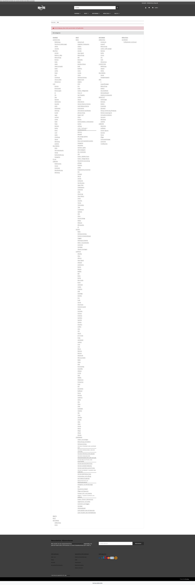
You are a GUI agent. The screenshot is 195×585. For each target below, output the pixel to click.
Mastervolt (80, 355)
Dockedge (80, 293)
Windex (79, 435)
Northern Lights (82, 147)
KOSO (56, 525)
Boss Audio (80, 280)
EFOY (79, 84)
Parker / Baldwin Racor (83, 156)
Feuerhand (80, 304)
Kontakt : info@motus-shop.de (150, 3)
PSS (78, 172)
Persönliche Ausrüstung (84, 161)
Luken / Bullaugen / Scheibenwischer (83, 129)
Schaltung (57, 77)
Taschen (57, 48)
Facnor (79, 302)
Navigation (57, 157)
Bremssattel (58, 88)
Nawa (79, 362)
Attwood (80, 262)
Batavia (79, 269)
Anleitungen (104, 99)
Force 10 (80, 93)
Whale (79, 433)
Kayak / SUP (81, 115)
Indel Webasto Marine (83, 106)
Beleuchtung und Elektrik (84, 441)
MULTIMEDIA (56, 146)
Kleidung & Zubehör (83, 240)
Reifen (56, 128)
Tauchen (80, 200)
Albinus (80, 258)
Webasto (80, 222)
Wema (79, 428)
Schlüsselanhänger (105, 139)
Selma (79, 399)
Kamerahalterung (59, 155)
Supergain (80, 408)
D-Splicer (80, 289)
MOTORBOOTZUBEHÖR (84, 478)
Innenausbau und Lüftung (84, 476)
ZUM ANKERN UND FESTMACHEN (86, 510)
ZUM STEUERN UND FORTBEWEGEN (87, 512)
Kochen (79, 119)
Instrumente (81, 108)
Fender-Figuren (104, 130)
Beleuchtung (58, 57)
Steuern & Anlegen (82, 249)
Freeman (80, 315)
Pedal (56, 73)
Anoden (80, 48)
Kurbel (56, 112)
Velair (79, 424)
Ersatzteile (103, 106)
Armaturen (103, 42)
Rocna (79, 393)
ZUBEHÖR (55, 161)
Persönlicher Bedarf (83, 489)
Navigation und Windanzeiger (85, 484)
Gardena (80, 318)
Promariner (80, 382)
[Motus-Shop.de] (41, 7)
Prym (79, 384)
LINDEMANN (79, 437)
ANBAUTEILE (102, 39)
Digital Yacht (81, 79)
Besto (79, 276)
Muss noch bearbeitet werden (85, 141)
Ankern (79, 46)
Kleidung (57, 110)
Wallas (79, 220)
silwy (79, 192)
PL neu (54, 159)
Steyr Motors (81, 196)
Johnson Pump (81, 112)
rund (56, 132)
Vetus (79, 216)
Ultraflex (80, 417)
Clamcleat (80, 284)
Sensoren (103, 117)
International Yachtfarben (84, 110)
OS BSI (79, 373)
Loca (79, 346)
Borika (79, 278)
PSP (78, 386)
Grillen (79, 97)
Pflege (102, 137)
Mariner (80, 353)
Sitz (101, 57)
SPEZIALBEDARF (82, 508)
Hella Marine (81, 101)
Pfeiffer (79, 377)
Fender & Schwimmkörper (84, 236)
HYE (79, 331)
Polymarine (80, 380)
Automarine (81, 265)
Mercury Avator (81, 357)
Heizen (79, 99)
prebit (79, 167)
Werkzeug (57, 141)
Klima (79, 117)
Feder (56, 62)
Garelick (80, 320)
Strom (79, 198)
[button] (145, 7)
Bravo (79, 282)
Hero (79, 329)
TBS (79, 413)
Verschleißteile (104, 90)
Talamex (80, 410)
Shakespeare (81, 187)
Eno (79, 86)
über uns (53, 557)
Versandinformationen (57, 565)
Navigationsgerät (105, 77)
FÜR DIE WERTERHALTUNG (84, 474)
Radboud (80, 391)
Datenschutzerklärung (77, 543)
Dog (56, 97)
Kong (79, 337)
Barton (79, 267)
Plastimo (80, 165)
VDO (79, 214)
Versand (68, 575)
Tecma (79, 203)
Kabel (56, 68)
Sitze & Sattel (58, 79)
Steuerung (80, 194)
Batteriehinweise (79, 565)
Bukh (79, 66)
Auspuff (103, 44)
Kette (56, 106)
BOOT (54, 518)
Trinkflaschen (104, 143)
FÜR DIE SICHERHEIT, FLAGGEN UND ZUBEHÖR (87, 471)
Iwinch (79, 333)
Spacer (56, 139)
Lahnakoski (80, 340)
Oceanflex (80, 368)
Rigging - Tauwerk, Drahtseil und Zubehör (86, 496)
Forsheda (80, 311)
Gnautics (80, 324)
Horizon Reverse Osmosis (84, 104)
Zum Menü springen (29, 1)
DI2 (55, 95)
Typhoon (80, 211)
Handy (56, 152)
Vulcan (79, 426)
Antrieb (56, 53)
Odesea (80, 371)
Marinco (80, 132)
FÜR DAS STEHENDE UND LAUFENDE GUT (87, 446)
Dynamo (57, 99)
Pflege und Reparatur (83, 491)
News (52, 560)
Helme (56, 46)
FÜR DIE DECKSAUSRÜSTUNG (85, 463)
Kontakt (53, 562)
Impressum (78, 562)
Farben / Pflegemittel (83, 90)
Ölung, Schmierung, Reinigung (108, 110)
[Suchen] (117, 7)
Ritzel (56, 130)
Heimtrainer (58, 101)
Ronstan (80, 395)
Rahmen (57, 126)
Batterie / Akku (58, 55)
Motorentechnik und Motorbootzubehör (83, 481)
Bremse (56, 59)
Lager (56, 115)
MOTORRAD (56, 520)
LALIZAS (78, 229)
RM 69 (79, 176)
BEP (79, 57)
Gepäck (102, 68)
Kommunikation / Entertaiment (85, 121)
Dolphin (80, 82)
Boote (79, 62)
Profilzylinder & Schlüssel (130, 42)
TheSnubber (81, 205)
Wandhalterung (59, 170)
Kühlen (79, 124)
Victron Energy (81, 218)
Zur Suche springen (19, 1)
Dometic (80, 295)
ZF (78, 227)
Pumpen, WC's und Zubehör (85, 493)
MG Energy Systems (83, 136)
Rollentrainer (58, 163)
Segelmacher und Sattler (84, 501)
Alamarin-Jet (81, 42)
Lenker (56, 70)
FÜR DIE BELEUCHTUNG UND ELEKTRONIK (85, 460)
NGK (79, 364)
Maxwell (80, 134)
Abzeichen (103, 126)
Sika (79, 402)
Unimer (79, 419)
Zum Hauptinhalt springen (7, 1)
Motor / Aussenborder (83, 242)
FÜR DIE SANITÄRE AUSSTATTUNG (86, 468)
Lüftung (80, 126)
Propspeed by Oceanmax (84, 169)
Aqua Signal (81, 53)
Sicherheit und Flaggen (83, 504)
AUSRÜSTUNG (56, 39)
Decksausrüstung (82, 77)
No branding (81, 366)
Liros (79, 344)
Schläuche (80, 180)
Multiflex (80, 138)
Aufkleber (103, 128)
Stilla (79, 406)
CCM (54, 84)
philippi (80, 163)
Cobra (79, 75)
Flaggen (80, 238)
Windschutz (58, 82)
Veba (79, 422)
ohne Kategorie (81, 149)
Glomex (79, 322)
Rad (56, 75)
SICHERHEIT (125, 39)
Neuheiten (80, 145)
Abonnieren (138, 543)
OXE (79, 154)
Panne (102, 135)
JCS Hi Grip (80, 335)
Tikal (79, 207)
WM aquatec (81, 225)
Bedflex (79, 271)
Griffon (79, 326)
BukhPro (80, 68)
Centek (79, 73)
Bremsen (103, 101)
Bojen (79, 231)
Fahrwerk (103, 108)
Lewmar (80, 342)
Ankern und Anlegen (83, 439)
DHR (79, 291)
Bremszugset (58, 90)
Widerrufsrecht (79, 568)
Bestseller (80, 59)
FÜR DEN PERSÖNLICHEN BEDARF (86, 454)
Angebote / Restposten (83, 44)
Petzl (79, 375)
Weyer (79, 430)
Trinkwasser (81, 209)
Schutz (56, 166)
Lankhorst (78, 251)
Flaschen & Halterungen (61, 44)
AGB (76, 560)
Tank (102, 59)
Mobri (79, 360)
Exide (79, 88)
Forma (79, 309)
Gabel (56, 64)
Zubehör (57, 143)
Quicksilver (80, 388)
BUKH (77, 39)
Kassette (57, 104)
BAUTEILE (55, 51)
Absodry (80, 253)
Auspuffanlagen (105, 84)
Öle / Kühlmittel (82, 152)
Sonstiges (80, 247)
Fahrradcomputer (59, 150)
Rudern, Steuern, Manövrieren (85, 499)
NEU (79, 486)
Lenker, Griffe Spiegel (106, 48)
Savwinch (80, 397)
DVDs (56, 148)
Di (55, 93)
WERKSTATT (102, 97)
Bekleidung (57, 42)
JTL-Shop (187, 579)
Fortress (80, 313)
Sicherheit (57, 168)
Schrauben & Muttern (106, 115)
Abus (79, 256)
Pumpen (80, 174)
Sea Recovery (81, 183)
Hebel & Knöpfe (59, 66)
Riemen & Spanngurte (106, 112)
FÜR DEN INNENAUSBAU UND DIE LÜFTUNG (86, 450)
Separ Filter (80, 185)
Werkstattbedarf (105, 93)
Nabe (56, 121)
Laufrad (57, 117)
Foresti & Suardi (82, 307)
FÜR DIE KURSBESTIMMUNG (85, 466)
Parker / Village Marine (83, 158)
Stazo (79, 404)
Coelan (79, 287)
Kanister (103, 132)
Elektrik (102, 88)
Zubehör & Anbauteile (106, 95)
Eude (79, 300)
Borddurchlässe (82, 64)
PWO (100, 79)
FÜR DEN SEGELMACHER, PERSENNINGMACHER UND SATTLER (87, 456)
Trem (79, 415)
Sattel (56, 135)
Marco (79, 349)
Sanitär (79, 178)
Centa (79, 70)
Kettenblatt (57, 108)
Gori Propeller (81, 95)
